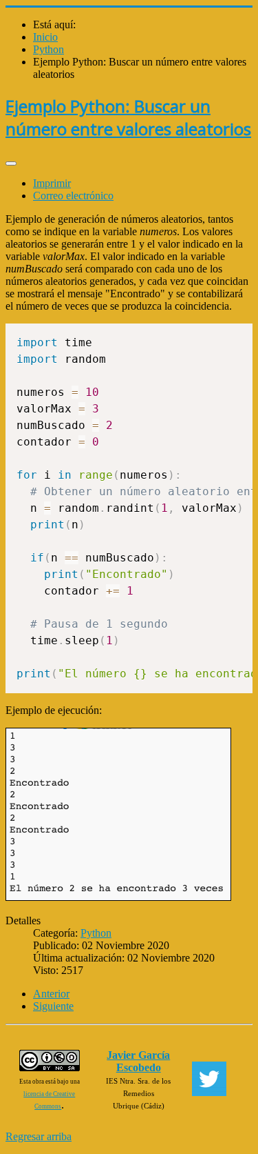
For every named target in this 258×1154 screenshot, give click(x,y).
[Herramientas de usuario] (11, 163)
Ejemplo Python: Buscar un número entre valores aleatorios (128, 117)
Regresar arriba (39, 1136)
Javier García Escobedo (138, 1061)
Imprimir (52, 183)
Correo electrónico (73, 195)
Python (95, 933)
